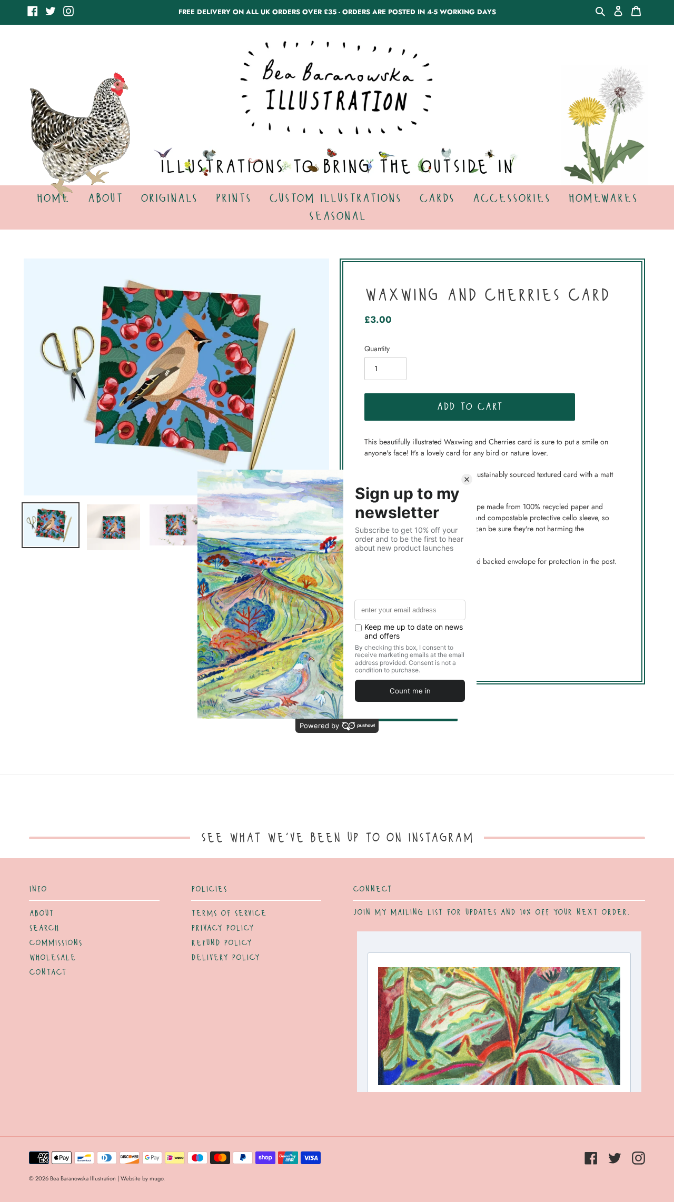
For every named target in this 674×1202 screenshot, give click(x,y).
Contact (47, 972)
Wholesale (52, 958)
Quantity (377, 348)
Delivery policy (225, 958)
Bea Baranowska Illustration (83, 1178)
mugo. (157, 1178)
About (41, 913)
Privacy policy (222, 928)
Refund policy (221, 943)
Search (44, 928)
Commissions (55, 943)
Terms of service (228, 913)
